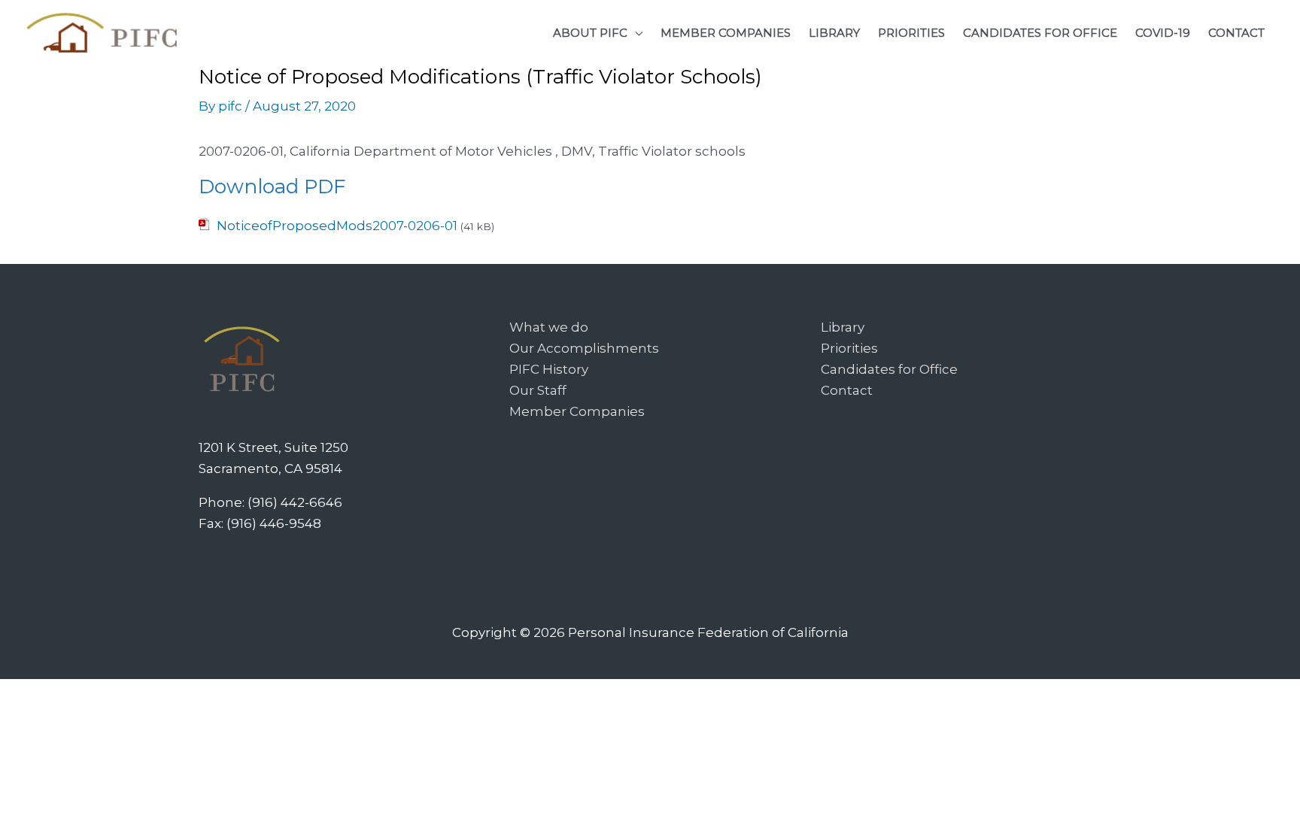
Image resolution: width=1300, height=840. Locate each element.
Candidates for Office (889, 369)
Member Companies (577, 411)
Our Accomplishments (584, 348)
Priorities (849, 348)
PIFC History (548, 369)
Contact (847, 390)
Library (842, 327)
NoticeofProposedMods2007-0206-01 (337, 225)
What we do (548, 327)
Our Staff (537, 390)
